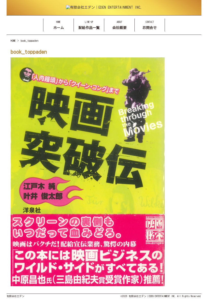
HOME (13, 40)
